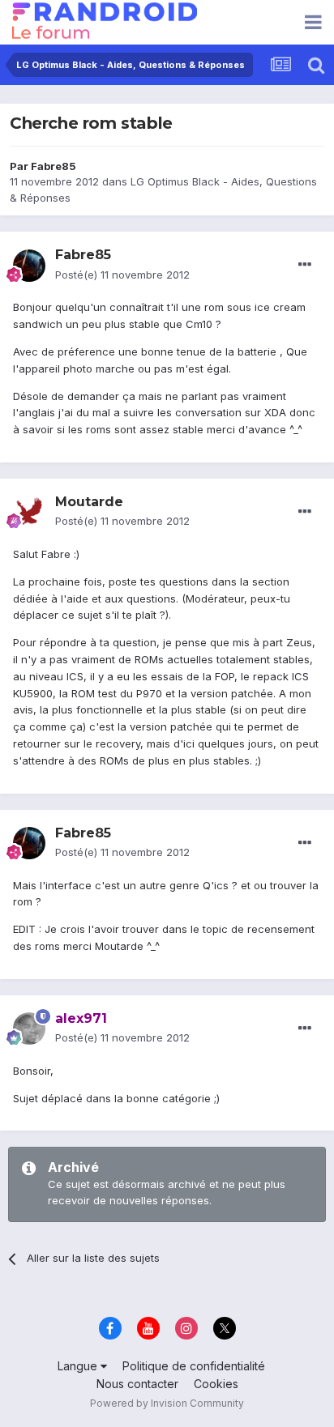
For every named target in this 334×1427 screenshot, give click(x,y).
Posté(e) (122, 274)
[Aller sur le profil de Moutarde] (29, 512)
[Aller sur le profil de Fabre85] (29, 265)
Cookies (216, 1384)
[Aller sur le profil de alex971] (29, 1028)
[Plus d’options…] (305, 265)
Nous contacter (137, 1384)
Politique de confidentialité (193, 1366)
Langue (79, 1366)
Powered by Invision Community (167, 1403)
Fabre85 (53, 166)
